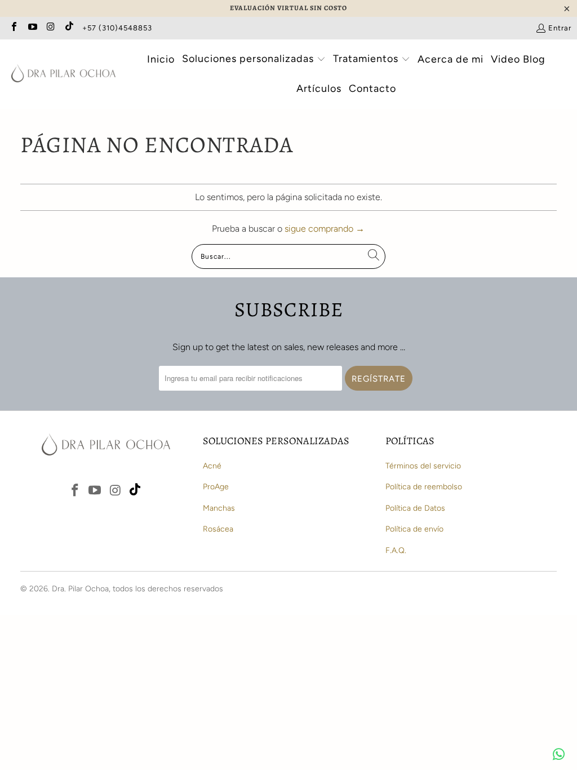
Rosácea (218, 529)
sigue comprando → (325, 228)
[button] (254, 60)
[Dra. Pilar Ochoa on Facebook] (13, 28)
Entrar (559, 28)
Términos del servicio (423, 466)
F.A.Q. (395, 550)
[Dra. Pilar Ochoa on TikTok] (68, 28)
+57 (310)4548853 (117, 28)
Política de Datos (415, 508)
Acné (212, 466)
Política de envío (414, 529)
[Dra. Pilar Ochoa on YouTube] (31, 28)
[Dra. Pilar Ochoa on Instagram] (50, 28)
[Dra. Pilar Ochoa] (63, 74)
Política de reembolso (423, 487)
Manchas (219, 508)
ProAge (216, 487)
